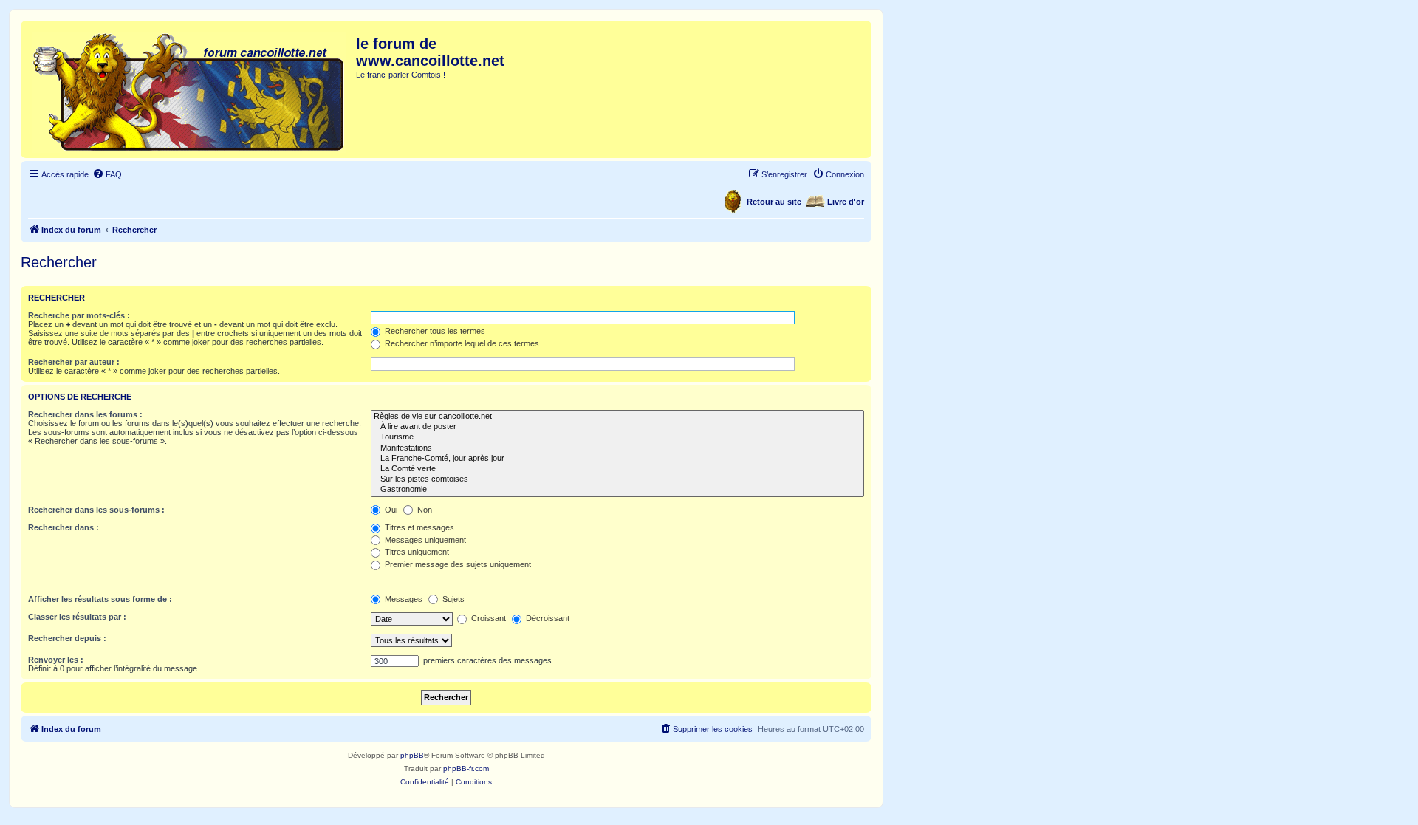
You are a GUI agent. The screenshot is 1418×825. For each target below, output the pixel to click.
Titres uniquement (416, 551)
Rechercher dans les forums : (85, 414)
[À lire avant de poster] (617, 427)
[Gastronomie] (617, 490)
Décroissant (546, 618)
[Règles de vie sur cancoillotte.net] (617, 416)
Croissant (487, 618)
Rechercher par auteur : (74, 361)
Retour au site (774, 201)
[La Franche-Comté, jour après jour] (617, 458)
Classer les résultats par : (77, 616)
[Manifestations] (617, 448)
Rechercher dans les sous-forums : (96, 509)
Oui (390, 509)
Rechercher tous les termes (434, 330)
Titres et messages (418, 527)
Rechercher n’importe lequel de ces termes (461, 343)
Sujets (452, 599)
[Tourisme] (617, 437)
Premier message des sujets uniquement (457, 564)
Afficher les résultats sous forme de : (100, 599)
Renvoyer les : (55, 659)
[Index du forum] (190, 89)
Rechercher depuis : (67, 638)
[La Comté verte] (617, 469)
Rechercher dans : (63, 527)
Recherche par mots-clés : (79, 315)
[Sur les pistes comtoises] (617, 479)
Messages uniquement (424, 539)
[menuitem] (107, 174)
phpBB (412, 755)
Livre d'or (845, 201)
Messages (402, 599)
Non (423, 509)
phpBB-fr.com (466, 768)
